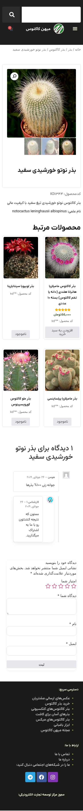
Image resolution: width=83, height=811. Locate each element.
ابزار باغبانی (62, 725)
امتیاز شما (68, 581)
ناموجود (20, 334)
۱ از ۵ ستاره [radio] (73, 586)
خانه (78, 49)
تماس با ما (62, 754)
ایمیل (71, 643)
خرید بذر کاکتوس (57, 703)
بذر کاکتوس (57, 49)
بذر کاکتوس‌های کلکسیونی (50, 709)
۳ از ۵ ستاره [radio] (61, 586)
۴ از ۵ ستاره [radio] (54, 586)
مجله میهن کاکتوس (55, 730)
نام (72, 624)
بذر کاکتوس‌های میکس (53, 719)
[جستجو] (11, 15)
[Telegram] (30, 777)
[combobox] (51, 15)
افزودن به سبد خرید (62, 332)
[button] (75, 28)
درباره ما (64, 759)
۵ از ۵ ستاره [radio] (48, 586)
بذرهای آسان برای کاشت (53, 714)
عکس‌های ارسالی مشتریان (51, 698)
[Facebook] (42, 777)
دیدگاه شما (67, 595)
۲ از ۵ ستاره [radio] (67, 586)
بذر (70, 49)
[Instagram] (53, 777)
